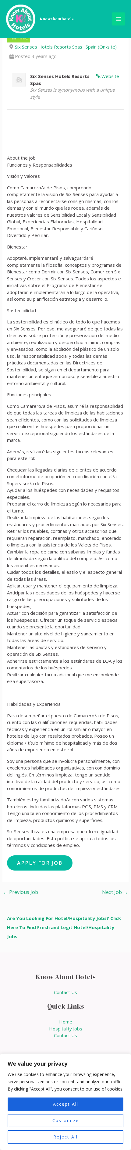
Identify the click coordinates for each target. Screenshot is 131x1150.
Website (110, 76)
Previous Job (20, 892)
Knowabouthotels (57, 19)
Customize (65, 1120)
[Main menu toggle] (118, 18)
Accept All (65, 1104)
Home (65, 1022)
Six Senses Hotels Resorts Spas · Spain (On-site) (66, 47)
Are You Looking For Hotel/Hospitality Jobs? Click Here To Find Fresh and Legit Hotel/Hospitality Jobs (64, 927)
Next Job (115, 892)
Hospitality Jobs (65, 1029)
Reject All (65, 1137)
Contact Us (65, 992)
